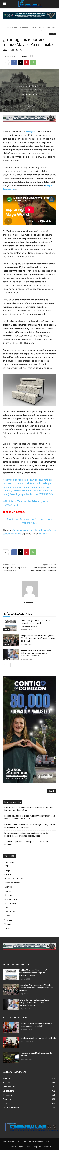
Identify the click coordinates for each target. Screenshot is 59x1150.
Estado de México (12, 882)
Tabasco (8, 907)
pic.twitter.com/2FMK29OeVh (38, 494)
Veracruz (8, 920)
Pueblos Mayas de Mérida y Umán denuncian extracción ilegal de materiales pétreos (35, 623)
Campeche (9, 862)
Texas (7, 915)
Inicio (9, 27)
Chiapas (7, 870)
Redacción (25, 56)
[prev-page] (4, 665)
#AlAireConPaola (42, 490)
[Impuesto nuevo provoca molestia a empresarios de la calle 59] (11, 1027)
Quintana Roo (10, 899)
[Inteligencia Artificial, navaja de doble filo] (11, 1042)
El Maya (43, 533)
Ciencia (7, 874)
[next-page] (9, 665)
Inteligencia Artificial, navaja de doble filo (38, 1038)
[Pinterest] (27, 62)
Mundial (7, 891)
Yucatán (16, 27)
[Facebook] (14, 62)
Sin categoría (10, 903)
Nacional (8, 895)
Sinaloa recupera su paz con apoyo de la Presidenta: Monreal (26, 843)
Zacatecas (9, 928)
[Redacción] (31, 56)
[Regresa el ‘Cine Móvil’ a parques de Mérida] (11, 1057)
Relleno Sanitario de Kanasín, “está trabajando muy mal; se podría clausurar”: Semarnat (36, 653)
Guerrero (8, 886)
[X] (20, 62)
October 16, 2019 (12, 504)
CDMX (7, 866)
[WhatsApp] (33, 62)
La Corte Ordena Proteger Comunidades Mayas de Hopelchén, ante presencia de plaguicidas (26, 834)
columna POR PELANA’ (14, 878)
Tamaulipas (9, 911)
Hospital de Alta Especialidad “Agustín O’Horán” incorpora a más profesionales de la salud (38, 638)
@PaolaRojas (14, 494)
